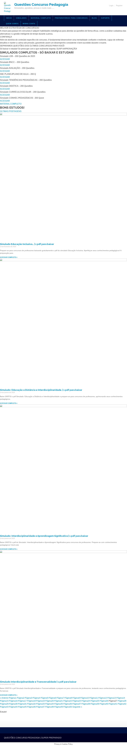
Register (119, 5)
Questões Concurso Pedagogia (41, 4)
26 (104, 701)
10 (84, 698)
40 (104, 704)
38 (85, 704)
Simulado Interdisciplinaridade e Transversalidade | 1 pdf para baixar (38, 681)
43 (4, 707)
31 (22, 704)
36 (67, 704)
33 (40, 704)
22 (67, 701)
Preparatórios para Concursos (71, 18)
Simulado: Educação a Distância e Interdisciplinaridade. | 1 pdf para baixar (41, 390)
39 (95, 704)
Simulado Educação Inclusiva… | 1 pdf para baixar (27, 244)
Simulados (21, 18)
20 (49, 701)
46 (31, 707)
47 (40, 707)
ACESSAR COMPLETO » (8, 257)
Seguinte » (77, 707)
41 (113, 704)
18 (31, 701)
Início (9, 18)
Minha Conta (29, 24)
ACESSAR (5, 59)
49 (58, 707)
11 (93, 698)
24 (85, 701)
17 (22, 701)
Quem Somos (12, 24)
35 (58, 704)
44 (13, 707)
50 (67, 707)
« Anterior (4, 698)
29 (4, 704)
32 (31, 704)
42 (122, 704)
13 (111, 698)
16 (13, 701)
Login (111, 5)
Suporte (105, 18)
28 (122, 701)
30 (13, 704)
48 (49, 707)
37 (76, 704)
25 (95, 701)
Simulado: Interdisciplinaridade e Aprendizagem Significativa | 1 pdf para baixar (44, 536)
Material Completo (41, 18)
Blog (94, 18)
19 (40, 701)
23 (76, 701)
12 (102, 698)
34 (49, 704)
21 (58, 701)
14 (120, 698)
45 (22, 707)
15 (4, 701)
